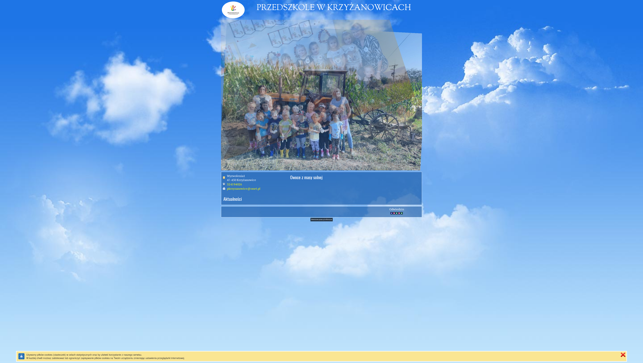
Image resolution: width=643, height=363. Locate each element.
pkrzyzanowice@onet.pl (243, 189)
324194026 (234, 184)
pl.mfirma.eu (327, 219)
